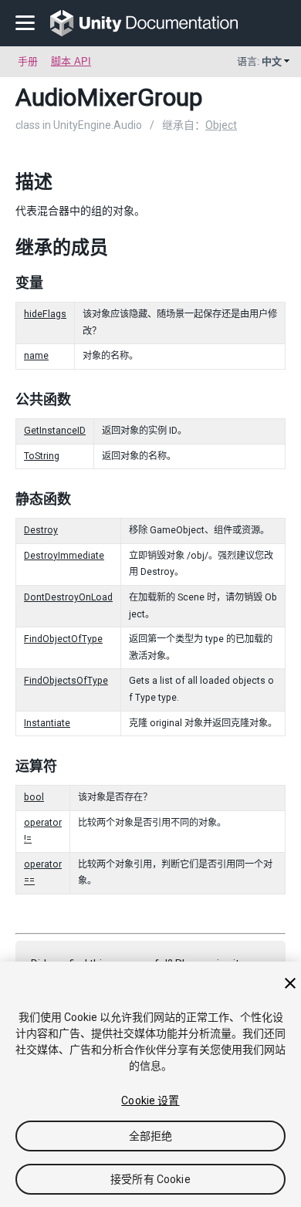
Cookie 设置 (150, 1100)
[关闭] (290, 983)
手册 (28, 61)
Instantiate (47, 723)
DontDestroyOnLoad (68, 597)
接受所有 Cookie (150, 1179)
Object (221, 125)
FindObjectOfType (63, 639)
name (36, 355)
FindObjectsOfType (66, 680)
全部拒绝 (151, 1136)
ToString (41, 456)
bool (34, 797)
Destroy (41, 530)
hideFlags (45, 314)
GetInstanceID (55, 430)
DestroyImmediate (64, 555)
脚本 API (71, 61)
